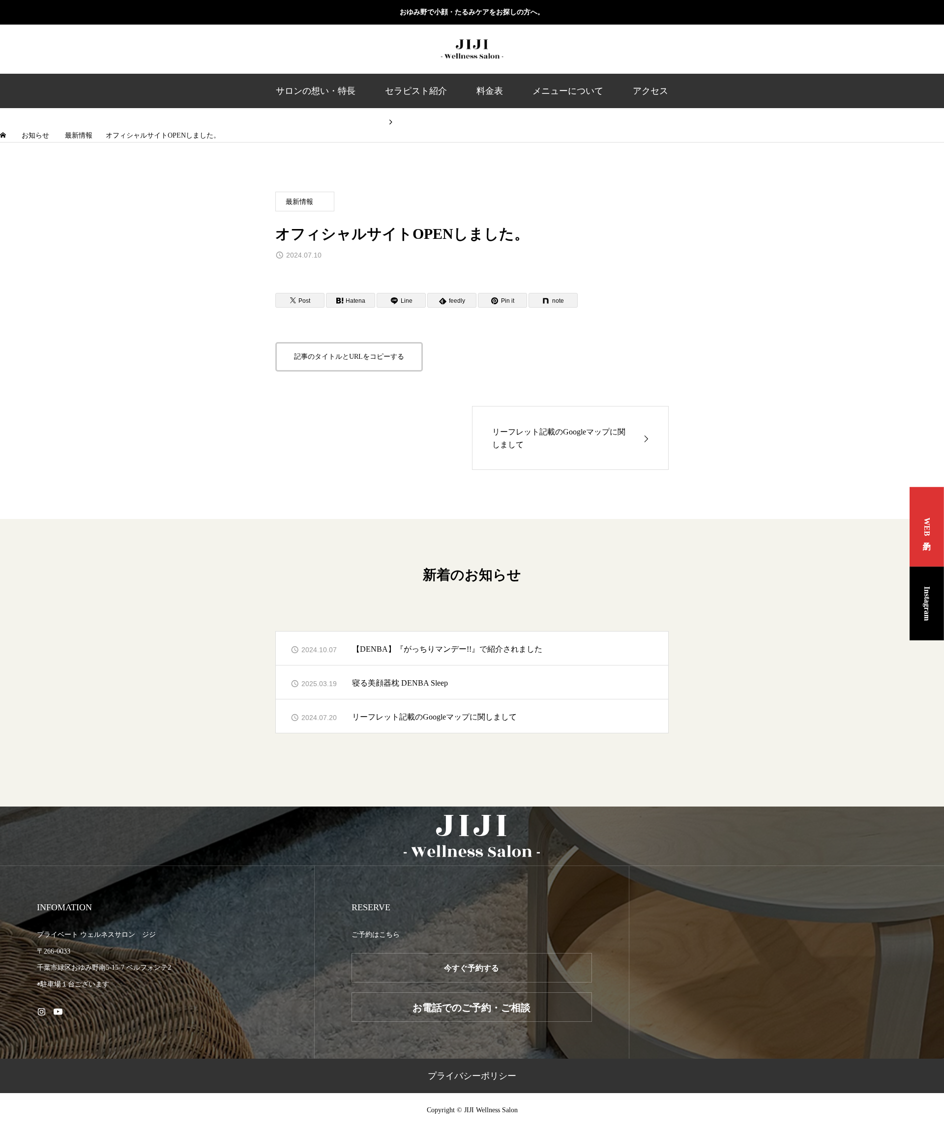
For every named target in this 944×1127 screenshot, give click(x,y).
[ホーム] (4, 135)
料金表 (489, 91)
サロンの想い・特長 (315, 91)
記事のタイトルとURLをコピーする (349, 356)
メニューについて (567, 91)
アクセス (650, 91)
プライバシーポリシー (472, 1076)
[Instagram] (41, 1011)
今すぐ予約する (471, 968)
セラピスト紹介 (416, 91)
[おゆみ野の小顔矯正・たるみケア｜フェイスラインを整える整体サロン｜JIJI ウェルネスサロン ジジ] (472, 49)
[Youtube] (57, 1011)
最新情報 (299, 201)
